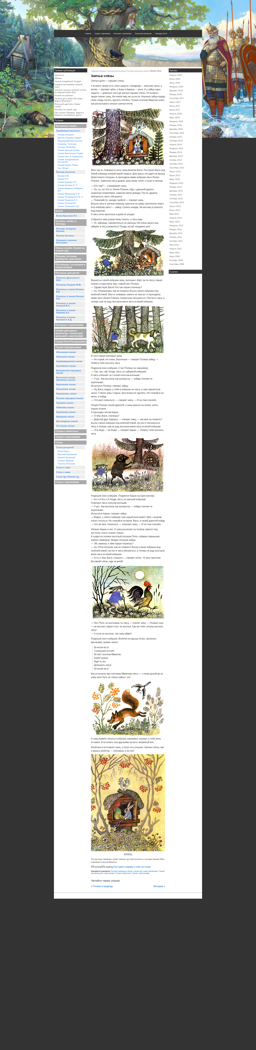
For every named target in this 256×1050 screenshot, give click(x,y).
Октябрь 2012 (176, 198)
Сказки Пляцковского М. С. (71, 197)
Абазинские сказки (66, 352)
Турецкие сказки (64, 403)
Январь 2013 (175, 187)
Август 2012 (175, 206)
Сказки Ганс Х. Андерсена (70, 156)
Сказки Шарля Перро (68, 165)
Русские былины (65, 235)
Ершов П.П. (63, 179)
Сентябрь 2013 (176, 167)
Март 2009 (174, 256)
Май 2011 (174, 245)
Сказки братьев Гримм (68, 150)
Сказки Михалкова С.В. (69, 194)
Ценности (59, 75)
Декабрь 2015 (176, 129)
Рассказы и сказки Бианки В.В (70, 290)
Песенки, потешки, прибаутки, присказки (68, 257)
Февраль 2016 (176, 121)
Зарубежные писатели (68, 131)
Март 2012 (174, 221)
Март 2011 (174, 252)
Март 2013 (174, 179)
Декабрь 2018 (176, 90)
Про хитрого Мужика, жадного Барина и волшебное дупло (69, 113)
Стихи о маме (63, 472)
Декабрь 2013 (176, 156)
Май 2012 (174, 214)
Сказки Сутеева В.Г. (67, 203)
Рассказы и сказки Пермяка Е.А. (65, 311)
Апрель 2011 (175, 248)
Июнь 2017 (174, 110)
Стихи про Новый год (67, 477)
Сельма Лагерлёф (67, 147)
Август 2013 (175, 171)
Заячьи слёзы (102, 76)
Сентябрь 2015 (176, 133)
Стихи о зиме (63, 467)
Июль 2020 (174, 79)
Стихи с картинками (67, 482)
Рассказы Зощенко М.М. (68, 285)
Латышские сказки (66, 389)
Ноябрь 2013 (175, 160)
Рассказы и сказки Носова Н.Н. (70, 297)
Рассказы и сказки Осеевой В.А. (65, 304)
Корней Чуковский (66, 457)
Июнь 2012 (174, 210)
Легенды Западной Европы (66, 229)
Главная (88, 33)
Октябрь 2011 (176, 241)
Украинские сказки (66, 412)
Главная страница (98, 71)
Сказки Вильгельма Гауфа (70, 153)
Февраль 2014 (176, 148)
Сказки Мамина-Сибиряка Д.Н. (70, 189)
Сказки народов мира (68, 347)
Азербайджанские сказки (69, 361)
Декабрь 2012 (176, 191)
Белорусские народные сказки (68, 371)
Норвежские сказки (66, 393)
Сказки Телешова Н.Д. (68, 206)
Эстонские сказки (65, 426)
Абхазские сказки (65, 356)
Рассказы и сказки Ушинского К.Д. (65, 318)
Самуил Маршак (66, 460)
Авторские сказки (65, 126)
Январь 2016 (175, 125)
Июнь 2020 (174, 83)
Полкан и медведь (103, 886)
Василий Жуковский (67, 454)
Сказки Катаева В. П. (68, 185)
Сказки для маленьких (143, 33)
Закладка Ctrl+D (161, 33)
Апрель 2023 (175, 75)
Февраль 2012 (176, 225)
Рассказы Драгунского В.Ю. (68, 279)
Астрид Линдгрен (66, 134)
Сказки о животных (66, 431)
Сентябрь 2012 (176, 202)
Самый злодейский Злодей (68, 81)
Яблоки (58, 78)
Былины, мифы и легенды (65, 222)
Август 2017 (175, 102)
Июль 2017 (174, 106)
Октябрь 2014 (176, 140)
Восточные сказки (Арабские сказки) (65, 378)
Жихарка (158, 886)
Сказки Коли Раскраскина (70, 341)
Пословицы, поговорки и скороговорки (70, 266)
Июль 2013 (174, 175)
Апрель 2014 (175, 144)
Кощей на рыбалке (64, 95)
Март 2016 (174, 117)
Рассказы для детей (67, 273)
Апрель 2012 (175, 218)
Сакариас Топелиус (67, 144)
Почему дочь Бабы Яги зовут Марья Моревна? (69, 99)
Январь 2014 (175, 152)
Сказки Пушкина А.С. (68, 200)
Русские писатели (65, 172)
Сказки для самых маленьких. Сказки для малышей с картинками (69, 333)
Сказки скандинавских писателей (68, 160)
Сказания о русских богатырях (66, 241)
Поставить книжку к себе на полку (132, 867)
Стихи (59, 442)
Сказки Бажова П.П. (67, 182)
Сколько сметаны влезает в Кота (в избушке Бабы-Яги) (70, 91)
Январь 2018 (175, 94)
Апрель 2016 (175, 113)
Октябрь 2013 (176, 164)
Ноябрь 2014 (175, 137)
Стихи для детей (65, 447)
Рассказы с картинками (122, 33)
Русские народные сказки (69, 398)
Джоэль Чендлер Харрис (69, 137)
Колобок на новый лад (65, 109)
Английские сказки (66, 366)
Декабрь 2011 (176, 233)
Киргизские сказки (66, 384)
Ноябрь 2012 (175, 194)
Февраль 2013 (176, 183)
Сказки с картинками (102, 33)
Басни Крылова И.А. (66, 216)
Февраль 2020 (176, 86)
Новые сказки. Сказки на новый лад (70, 249)
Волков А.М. (63, 176)
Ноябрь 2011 (175, 237)
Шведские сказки (65, 416)
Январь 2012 (175, 229)
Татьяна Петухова (66, 463)
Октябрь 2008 (176, 260)
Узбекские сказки (65, 407)
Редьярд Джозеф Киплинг (70, 141)
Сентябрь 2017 (176, 98)
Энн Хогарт (63, 168)
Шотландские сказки (67, 421)
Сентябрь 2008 (176, 264)
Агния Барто (64, 451)
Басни (59, 211)
